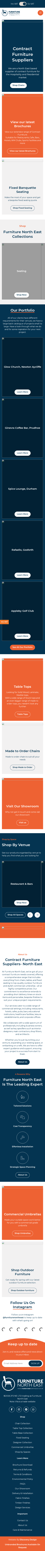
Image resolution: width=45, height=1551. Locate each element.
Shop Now (22, 295)
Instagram (22, 1307)
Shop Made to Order (22, 767)
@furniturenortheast (13, 1318)
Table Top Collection (23, 1428)
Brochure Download (22, 1465)
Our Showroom (22, 1488)
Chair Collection (22, 1423)
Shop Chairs (18, 85)
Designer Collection (22, 1442)
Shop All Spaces (15, 915)
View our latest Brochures (22, 151)
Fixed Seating (22, 1438)
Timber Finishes (22, 1503)
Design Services (22, 1507)
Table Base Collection (22, 1433)
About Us (22, 1062)
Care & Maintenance (22, 1530)
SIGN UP (35, 1363)
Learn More (22, 392)
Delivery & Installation (22, 1493)
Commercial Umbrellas (22, 1447)
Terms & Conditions (22, 1474)
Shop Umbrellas (22, 1233)
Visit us (22, 823)
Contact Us (22, 1520)
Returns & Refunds (22, 1470)
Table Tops (22, 714)
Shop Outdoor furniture (22, 1291)
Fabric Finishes (22, 1498)
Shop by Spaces (22, 1452)
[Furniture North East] (11, 13)
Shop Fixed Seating (22, 208)
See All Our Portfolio (22, 647)
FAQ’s (22, 1484)
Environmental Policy (22, 1479)
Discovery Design (28, 1540)
